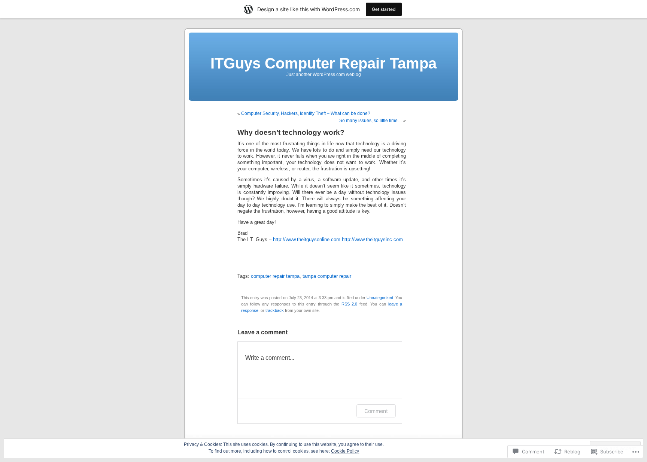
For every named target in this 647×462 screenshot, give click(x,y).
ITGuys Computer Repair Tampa (323, 63)
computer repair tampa (275, 276)
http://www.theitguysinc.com (372, 239)
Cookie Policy (345, 451)
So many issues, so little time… (370, 120)
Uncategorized (380, 297)
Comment (376, 411)
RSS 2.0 (349, 304)
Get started (384, 9)
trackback (274, 310)
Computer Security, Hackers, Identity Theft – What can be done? (305, 113)
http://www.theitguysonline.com (306, 239)
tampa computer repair (327, 276)
